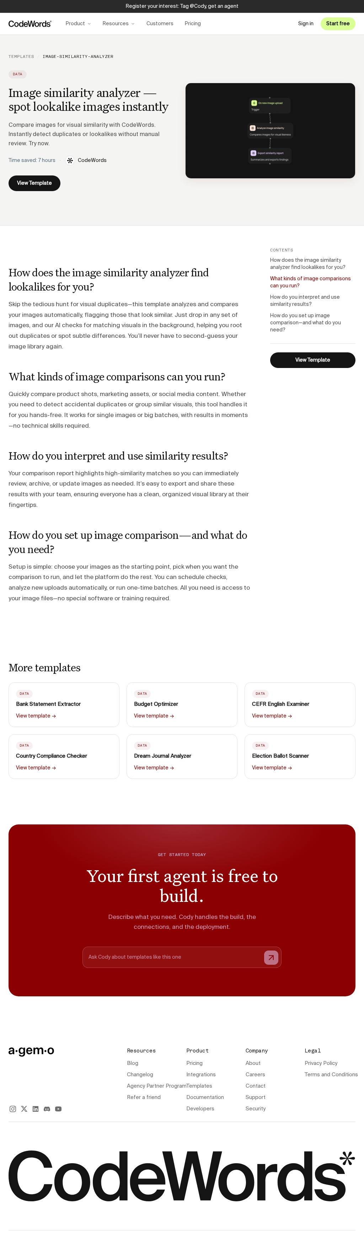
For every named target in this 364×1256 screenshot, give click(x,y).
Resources (116, 23)
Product (75, 23)
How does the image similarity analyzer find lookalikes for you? (308, 264)
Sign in (306, 23)
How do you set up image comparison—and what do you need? (305, 322)
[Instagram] (13, 1109)
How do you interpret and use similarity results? (305, 301)
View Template (34, 183)
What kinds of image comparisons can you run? (310, 282)
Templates (21, 57)
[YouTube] (58, 1109)
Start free (338, 23)
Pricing (193, 23)
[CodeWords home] (30, 24)
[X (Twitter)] (24, 1109)
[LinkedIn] (35, 1109)
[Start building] (271, 958)
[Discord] (47, 1109)
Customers (159, 23)
